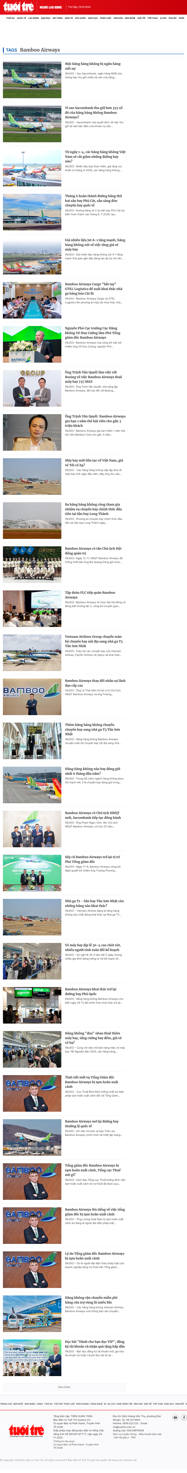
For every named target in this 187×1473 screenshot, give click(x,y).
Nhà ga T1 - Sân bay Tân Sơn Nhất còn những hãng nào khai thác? (94, 903)
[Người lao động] (51, 7)
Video (40, 1404)
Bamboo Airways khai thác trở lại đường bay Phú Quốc (90, 991)
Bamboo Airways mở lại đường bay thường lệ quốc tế (92, 1123)
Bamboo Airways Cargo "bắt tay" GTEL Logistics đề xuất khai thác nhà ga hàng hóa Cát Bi (93, 288)
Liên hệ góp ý (121, 1437)
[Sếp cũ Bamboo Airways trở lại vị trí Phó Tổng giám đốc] (32, 873)
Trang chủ (6, 1404)
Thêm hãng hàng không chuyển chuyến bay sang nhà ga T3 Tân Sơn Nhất (92, 729)
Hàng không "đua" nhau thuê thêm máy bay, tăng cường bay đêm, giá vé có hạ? (93, 1038)
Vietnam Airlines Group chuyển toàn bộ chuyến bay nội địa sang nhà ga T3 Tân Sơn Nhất (94, 641)
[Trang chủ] (4, 18)
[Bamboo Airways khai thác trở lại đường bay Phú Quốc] (32, 1005)
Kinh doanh (82, 1404)
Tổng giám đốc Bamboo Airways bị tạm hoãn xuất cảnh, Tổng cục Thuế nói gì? (93, 1170)
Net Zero (58, 18)
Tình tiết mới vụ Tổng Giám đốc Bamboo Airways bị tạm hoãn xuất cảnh (91, 1082)
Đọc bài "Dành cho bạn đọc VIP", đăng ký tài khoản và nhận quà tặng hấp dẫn (95, 1344)
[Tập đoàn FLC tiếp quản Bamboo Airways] (32, 608)
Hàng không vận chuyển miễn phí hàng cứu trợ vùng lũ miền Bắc (91, 1300)
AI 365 (163, 18)
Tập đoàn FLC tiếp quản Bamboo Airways (90, 595)
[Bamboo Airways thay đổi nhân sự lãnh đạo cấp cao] (32, 697)
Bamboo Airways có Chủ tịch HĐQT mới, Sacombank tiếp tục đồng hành (93, 815)
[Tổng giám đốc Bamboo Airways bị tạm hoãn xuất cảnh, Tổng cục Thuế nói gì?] (32, 1181)
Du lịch (111, 1404)
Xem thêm (64, 1387)
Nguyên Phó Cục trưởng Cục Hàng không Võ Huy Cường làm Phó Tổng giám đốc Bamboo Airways (92, 333)
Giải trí (141, 18)
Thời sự (10, 18)
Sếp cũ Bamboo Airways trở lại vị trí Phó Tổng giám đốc (92, 859)
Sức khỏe (80, 18)
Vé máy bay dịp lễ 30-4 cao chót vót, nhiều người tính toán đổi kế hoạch (93, 947)
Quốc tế (21, 18)
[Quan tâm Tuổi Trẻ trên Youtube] (175, 1418)
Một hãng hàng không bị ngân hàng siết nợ (93, 66)
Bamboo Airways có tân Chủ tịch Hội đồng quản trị (93, 551)
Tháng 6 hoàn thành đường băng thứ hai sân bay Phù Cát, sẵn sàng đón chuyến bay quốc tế (93, 200)
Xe (105, 1404)
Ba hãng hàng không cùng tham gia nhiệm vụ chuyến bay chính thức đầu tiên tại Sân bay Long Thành (93, 509)
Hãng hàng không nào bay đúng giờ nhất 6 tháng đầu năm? (92, 771)
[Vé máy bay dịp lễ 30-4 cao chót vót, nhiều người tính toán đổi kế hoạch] (32, 961)
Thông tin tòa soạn (64, 1441)
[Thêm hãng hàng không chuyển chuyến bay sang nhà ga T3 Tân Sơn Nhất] (32, 741)
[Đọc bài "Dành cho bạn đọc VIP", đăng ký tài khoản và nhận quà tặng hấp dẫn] (32, 1358)
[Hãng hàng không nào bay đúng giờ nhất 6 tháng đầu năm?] (32, 785)
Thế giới (58, 1404)
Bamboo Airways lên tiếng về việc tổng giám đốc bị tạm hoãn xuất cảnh (95, 1212)
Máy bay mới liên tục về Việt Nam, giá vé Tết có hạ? (94, 462)
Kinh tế (69, 18)
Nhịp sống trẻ (124, 1404)
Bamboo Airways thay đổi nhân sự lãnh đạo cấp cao (95, 683)
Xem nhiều (30, 1404)
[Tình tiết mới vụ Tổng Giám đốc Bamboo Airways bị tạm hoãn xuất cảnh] (32, 1093)
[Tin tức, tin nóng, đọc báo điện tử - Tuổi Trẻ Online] (21, 6)
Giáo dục (93, 18)
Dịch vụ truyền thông (125, 1434)
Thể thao (152, 18)
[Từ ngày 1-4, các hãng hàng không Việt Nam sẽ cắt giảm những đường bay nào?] (32, 168)
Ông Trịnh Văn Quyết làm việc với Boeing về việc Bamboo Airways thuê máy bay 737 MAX (93, 377)
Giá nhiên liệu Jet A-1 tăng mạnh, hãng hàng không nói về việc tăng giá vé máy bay (95, 244)
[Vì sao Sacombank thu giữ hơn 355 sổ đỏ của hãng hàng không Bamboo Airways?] (32, 124)
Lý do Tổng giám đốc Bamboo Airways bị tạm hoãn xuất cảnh (94, 1256)
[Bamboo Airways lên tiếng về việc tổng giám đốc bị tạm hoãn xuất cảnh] (32, 1225)
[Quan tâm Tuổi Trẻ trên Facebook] (184, 1418)
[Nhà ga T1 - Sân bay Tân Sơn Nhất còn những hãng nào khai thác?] (32, 917)
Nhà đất (179, 1404)
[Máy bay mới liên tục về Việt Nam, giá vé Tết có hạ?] (32, 476)
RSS (133, 1437)
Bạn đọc (46, 18)
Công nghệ (96, 1404)
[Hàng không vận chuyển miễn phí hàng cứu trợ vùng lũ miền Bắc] (32, 1313)
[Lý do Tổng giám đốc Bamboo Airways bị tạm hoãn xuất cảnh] (32, 1269)
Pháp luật (105, 18)
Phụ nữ (173, 18)
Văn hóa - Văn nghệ (124, 18)
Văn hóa (138, 1404)
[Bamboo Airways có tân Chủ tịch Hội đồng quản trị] (32, 564)
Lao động (33, 18)
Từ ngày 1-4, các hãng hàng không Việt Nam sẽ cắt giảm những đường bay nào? (95, 156)
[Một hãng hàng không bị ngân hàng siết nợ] (32, 80)
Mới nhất (18, 1404)
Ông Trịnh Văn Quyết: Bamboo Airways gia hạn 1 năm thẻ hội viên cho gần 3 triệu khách (95, 421)
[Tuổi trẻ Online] (26, 1430)
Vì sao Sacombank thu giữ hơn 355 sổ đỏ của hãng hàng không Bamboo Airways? (94, 112)
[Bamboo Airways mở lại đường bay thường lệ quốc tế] (32, 1137)
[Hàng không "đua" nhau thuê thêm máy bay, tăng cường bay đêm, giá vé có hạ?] (32, 1049)
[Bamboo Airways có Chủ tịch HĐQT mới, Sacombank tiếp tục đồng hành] (32, 829)
